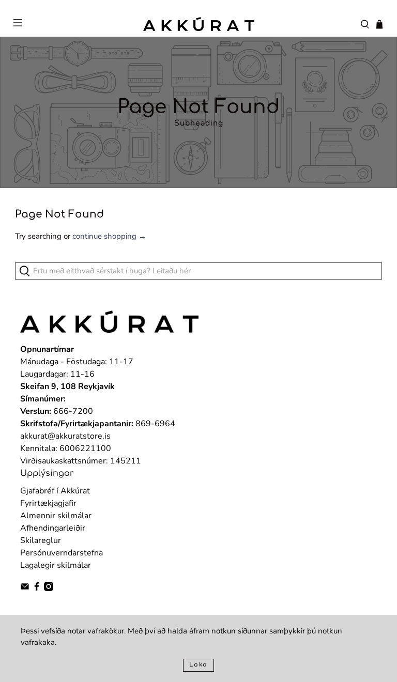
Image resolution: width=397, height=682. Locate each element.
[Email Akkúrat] (24, 588)
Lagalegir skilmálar (55, 565)
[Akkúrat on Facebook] (36, 588)
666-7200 (73, 411)
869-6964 (155, 423)
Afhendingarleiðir (52, 528)
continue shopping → (109, 236)
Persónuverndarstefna (61, 553)
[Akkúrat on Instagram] (48, 588)
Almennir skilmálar (55, 515)
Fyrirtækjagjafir (48, 503)
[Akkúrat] (198, 23)
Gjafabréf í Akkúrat (55, 491)
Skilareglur (40, 540)
